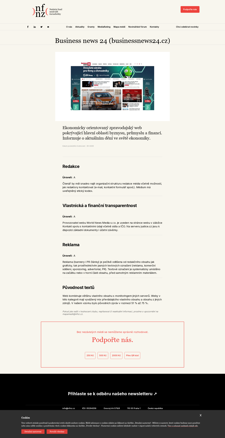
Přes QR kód (132, 355)
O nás (69, 26)
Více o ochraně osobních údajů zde (183, 426)
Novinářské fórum (137, 26)
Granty (91, 26)
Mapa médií (119, 26)
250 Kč (90, 355)
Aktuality (79, 26)
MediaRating (104, 26)
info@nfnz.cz (68, 408)
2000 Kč (116, 355)
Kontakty (154, 26)
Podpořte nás (190, 9)
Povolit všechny (57, 431)
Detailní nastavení (32, 431)
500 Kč (103, 355)
